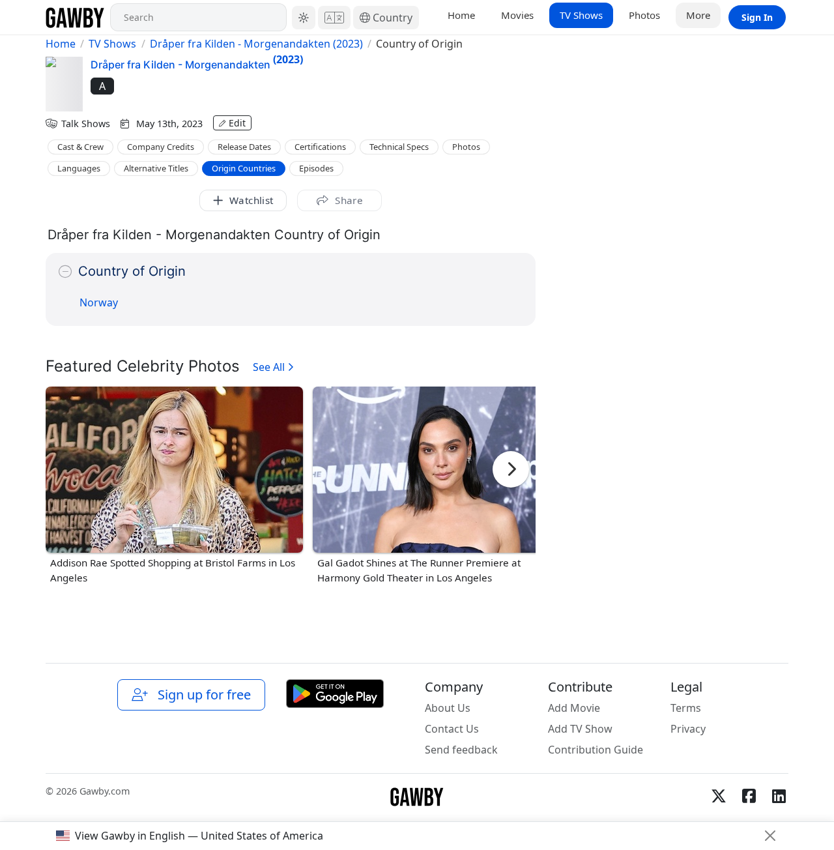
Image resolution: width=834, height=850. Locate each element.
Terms (685, 708)
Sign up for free (201, 694)
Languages (78, 168)
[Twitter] (718, 796)
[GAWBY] (75, 17)
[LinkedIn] (778, 796)
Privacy (688, 729)
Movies (517, 15)
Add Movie (574, 708)
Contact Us (452, 729)
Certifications (320, 147)
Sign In (757, 17)
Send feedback (461, 749)
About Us (447, 708)
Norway (98, 302)
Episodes (316, 168)
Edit (237, 123)
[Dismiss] (770, 835)
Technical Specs (399, 147)
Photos (644, 15)
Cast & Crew (80, 147)
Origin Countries (244, 168)
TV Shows (581, 15)
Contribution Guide (595, 749)
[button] (303, 17)
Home (461, 15)
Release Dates (244, 147)
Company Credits (160, 147)
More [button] (698, 15)
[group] (174, 486)
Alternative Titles (156, 168)
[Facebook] (748, 796)
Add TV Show (580, 729)
